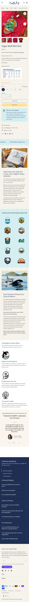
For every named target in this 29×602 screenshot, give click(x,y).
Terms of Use (15, 564)
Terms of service (18, 590)
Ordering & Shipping (7, 471)
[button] (2, 2)
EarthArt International (9, 599)
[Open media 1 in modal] (24, 13)
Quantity (3, 93)
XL (16, 90)
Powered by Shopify (18, 599)
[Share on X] (7, 133)
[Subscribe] (25, 560)
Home (3, 8)
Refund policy (4, 590)
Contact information (5, 592)
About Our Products (7, 473)
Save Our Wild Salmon (16, 323)
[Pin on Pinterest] (10, 133)
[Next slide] (24, 23)
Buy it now (14, 105)
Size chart (25, 86)
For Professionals (7, 476)
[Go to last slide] (9, 442)
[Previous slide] (4, 23)
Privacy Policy (21, 564)
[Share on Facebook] (5, 133)
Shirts (11, 8)
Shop (7, 8)
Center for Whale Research (9, 325)
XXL (20, 90)
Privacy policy (10, 590)
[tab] (4, 40)
